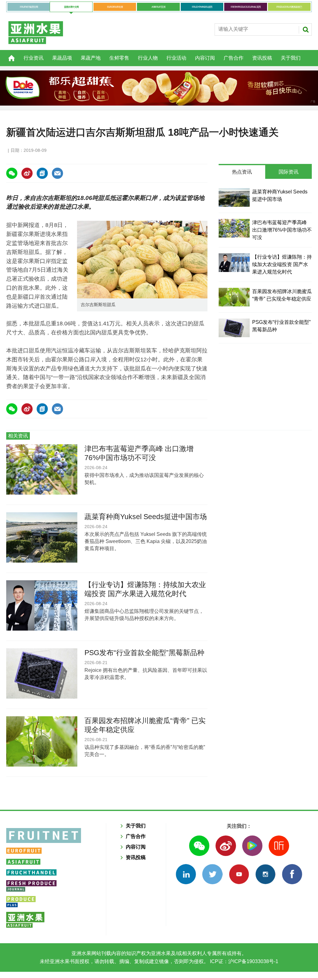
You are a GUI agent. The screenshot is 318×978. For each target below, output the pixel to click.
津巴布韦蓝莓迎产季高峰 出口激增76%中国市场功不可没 (282, 230)
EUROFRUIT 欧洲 (114, 6)
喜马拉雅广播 (279, 845)
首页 (7, 54)
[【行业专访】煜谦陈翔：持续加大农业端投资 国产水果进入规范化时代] (234, 262)
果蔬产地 (91, 58)
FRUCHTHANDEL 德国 (202, 6)
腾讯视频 (252, 845)
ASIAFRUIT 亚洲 (158, 6)
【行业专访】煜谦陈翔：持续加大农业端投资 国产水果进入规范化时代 (282, 264)
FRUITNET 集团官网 (29, 6)
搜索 (306, 29)
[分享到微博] (27, 173)
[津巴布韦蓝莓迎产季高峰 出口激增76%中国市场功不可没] (234, 228)
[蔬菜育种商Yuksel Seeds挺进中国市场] (234, 197)
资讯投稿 (262, 58)
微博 (226, 845)
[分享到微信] (11, 173)
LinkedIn (186, 874)
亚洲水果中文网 (71, 6)
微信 (199, 845)
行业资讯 (33, 58)
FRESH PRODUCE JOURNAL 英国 (245, 6)
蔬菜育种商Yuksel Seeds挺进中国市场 (145, 517)
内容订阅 (205, 58)
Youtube (239, 874)
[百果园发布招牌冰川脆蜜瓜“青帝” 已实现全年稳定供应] (234, 297)
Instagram (265, 874)
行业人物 (148, 58)
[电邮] (57, 173)
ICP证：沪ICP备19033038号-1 (243, 961)
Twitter (212, 874)
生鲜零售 (119, 58)
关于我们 (291, 58)
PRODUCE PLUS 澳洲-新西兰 (289, 6)
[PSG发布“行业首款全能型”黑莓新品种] (234, 328)
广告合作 (233, 58)
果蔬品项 (62, 58)
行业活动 (176, 58)
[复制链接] (42, 173)
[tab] (242, 172)
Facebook (292, 874)
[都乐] (159, 88)
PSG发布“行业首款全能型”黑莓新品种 (144, 653)
